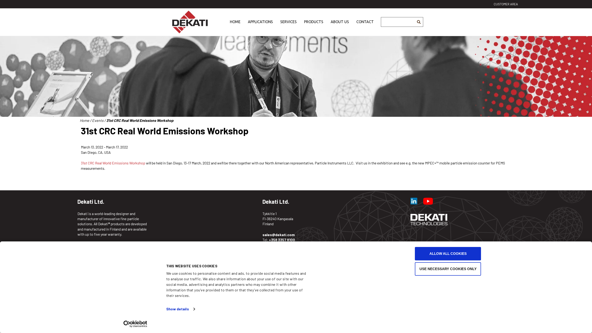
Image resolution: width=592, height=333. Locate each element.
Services (288, 22)
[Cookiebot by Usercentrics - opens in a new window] (135, 324)
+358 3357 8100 (282, 239)
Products (313, 22)
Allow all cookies (448, 254)
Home (235, 22)
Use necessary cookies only (448, 269)
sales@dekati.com (278, 234)
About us (340, 22)
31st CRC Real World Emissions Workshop (113, 163)
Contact (365, 22)
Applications (260, 22)
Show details (177, 309)
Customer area (506, 4)
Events (98, 120)
